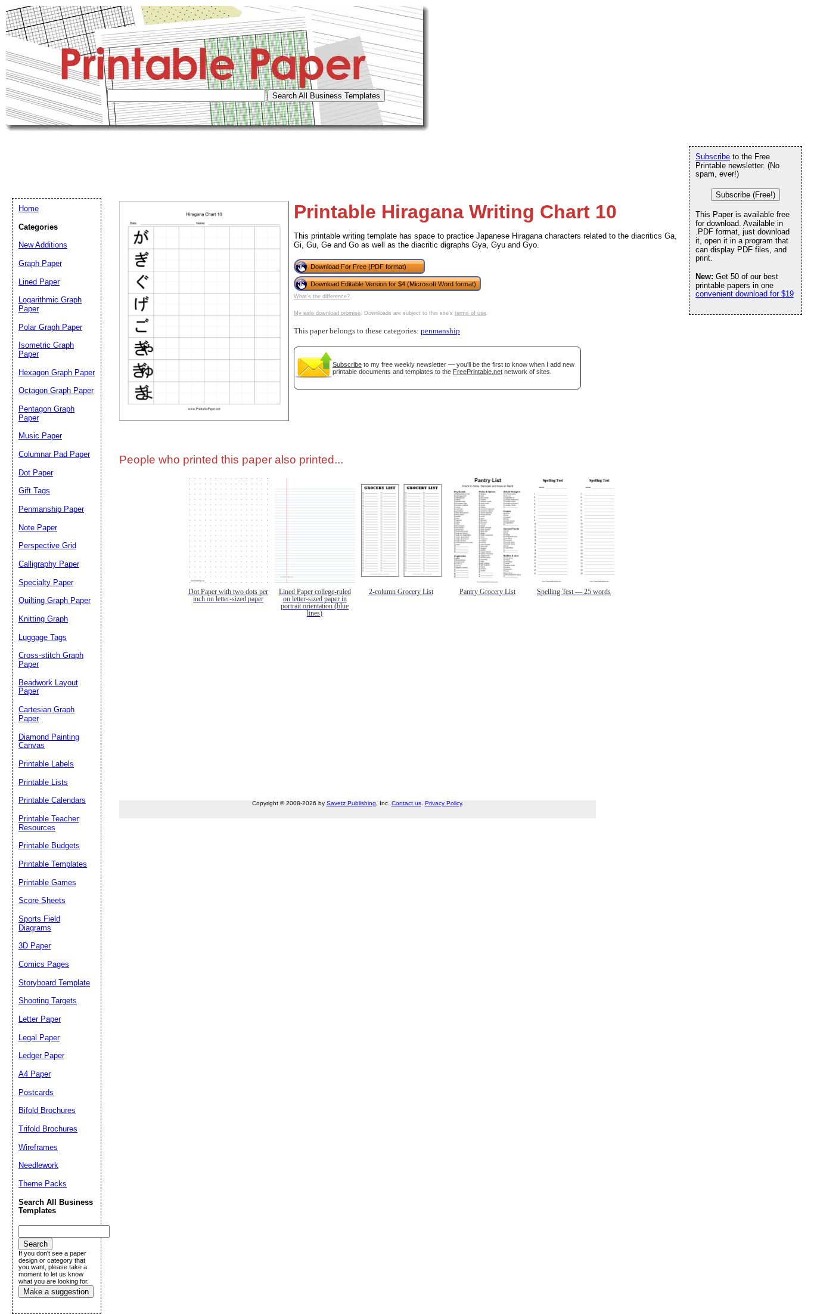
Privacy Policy (443, 803)
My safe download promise (327, 313)
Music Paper (40, 435)
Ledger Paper (41, 1055)
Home (28, 208)
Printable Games (47, 882)
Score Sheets (42, 900)
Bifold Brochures (47, 1110)
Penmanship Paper (51, 509)
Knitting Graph (43, 618)
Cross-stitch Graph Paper (50, 660)
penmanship (440, 331)
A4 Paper (34, 1073)
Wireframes (38, 1147)
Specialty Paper (45, 582)
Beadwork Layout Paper (48, 687)
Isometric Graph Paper (46, 349)
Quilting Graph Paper (54, 600)
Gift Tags (34, 490)
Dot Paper (35, 472)
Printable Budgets (49, 845)
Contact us (406, 803)
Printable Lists (43, 782)
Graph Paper (40, 263)
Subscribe (347, 364)
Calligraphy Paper (48, 563)
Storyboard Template (54, 982)
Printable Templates (52, 863)
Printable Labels (46, 763)
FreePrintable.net (477, 371)
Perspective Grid (47, 545)
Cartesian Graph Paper (46, 714)
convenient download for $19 (744, 293)
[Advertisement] (223, 158)
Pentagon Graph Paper (46, 413)
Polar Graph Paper (50, 327)
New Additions (42, 244)
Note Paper (37, 527)
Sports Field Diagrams (39, 923)
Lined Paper (39, 281)
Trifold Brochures (47, 1128)
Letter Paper (39, 1019)
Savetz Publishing (351, 803)
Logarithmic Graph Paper (50, 304)
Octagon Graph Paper (56, 390)
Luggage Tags (42, 637)
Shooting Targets (47, 1000)
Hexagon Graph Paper (56, 372)
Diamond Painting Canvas (48, 741)
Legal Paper (39, 1037)
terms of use (470, 313)
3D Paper (34, 945)
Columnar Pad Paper (54, 454)
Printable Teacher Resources (48, 823)
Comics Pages (43, 964)
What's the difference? (322, 296)
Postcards (36, 1092)
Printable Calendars (52, 800)
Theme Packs (42, 1183)
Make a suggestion (56, 1291)
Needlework (38, 1165)
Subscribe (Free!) (745, 194)
